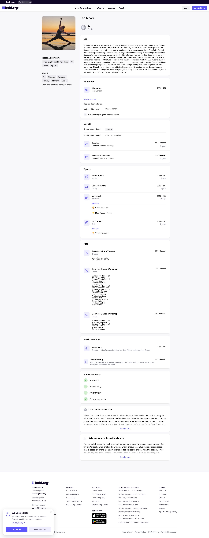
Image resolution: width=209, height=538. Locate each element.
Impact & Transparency (168, 512)
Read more (125, 428)
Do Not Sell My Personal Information (162, 532)
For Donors (10, 2)
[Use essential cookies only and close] (51, 512)
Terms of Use (127, 532)
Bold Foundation (72, 494)
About (121, 8)
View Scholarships (83, 8)
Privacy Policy (140, 532)
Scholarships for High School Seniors (133, 508)
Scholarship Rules (99, 494)
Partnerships (164, 505)
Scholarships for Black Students (131, 519)
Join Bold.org (199, 8)
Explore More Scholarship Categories (134, 522)
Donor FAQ (70, 498)
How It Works (71, 491)
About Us (162, 491)
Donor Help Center (73, 505)
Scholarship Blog (98, 498)
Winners (100, 8)
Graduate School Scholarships (131, 491)
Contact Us (163, 494)
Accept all (17, 529)
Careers (162, 498)
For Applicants (25, 2)
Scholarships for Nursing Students (132, 494)
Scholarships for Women (128, 505)
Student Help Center (100, 505)
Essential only (40, 529)
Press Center (164, 501)
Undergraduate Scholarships (130, 512)
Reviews (162, 508)
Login (186, 8)
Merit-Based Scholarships (129, 501)
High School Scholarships (129, 515)
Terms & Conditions (74, 501)
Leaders (111, 8)
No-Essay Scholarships (128, 498)
